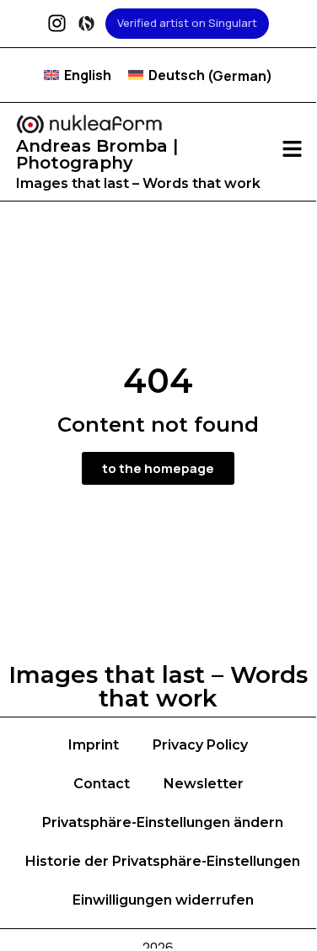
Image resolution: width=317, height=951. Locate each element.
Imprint (93, 745)
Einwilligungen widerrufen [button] (163, 900)
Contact (101, 784)
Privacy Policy (200, 745)
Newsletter (204, 784)
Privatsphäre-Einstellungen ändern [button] (162, 822)
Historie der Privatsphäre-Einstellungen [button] (162, 861)
